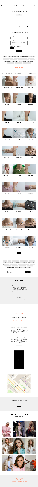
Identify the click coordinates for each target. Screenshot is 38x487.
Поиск (6, 5)
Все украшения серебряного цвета (24, 56)
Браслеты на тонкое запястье (10, 267)
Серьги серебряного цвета (17, 262)
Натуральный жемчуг (32, 56)
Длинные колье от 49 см (30, 61)
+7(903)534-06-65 (19, 313)
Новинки (9, 56)
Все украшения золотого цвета (15, 56)
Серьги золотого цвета (10, 262)
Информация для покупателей (19, 478)
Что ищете (12, 40)
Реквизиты (19, 480)
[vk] (18, 406)
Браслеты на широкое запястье (27, 267)
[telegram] (20, 406)
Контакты (35, 5)
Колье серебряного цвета (31, 262)
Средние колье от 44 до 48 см (22, 61)
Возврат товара (19, 479)
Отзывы (2, 5)
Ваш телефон (12, 36)
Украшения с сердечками (7, 61)
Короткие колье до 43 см (15, 61)
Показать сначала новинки (19, 67)
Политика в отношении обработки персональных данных (19, 481)
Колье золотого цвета (24, 262)
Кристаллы (5, 262)
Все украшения (5, 56)
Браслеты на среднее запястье (18, 267)
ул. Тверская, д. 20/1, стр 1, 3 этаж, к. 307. (19, 320)
